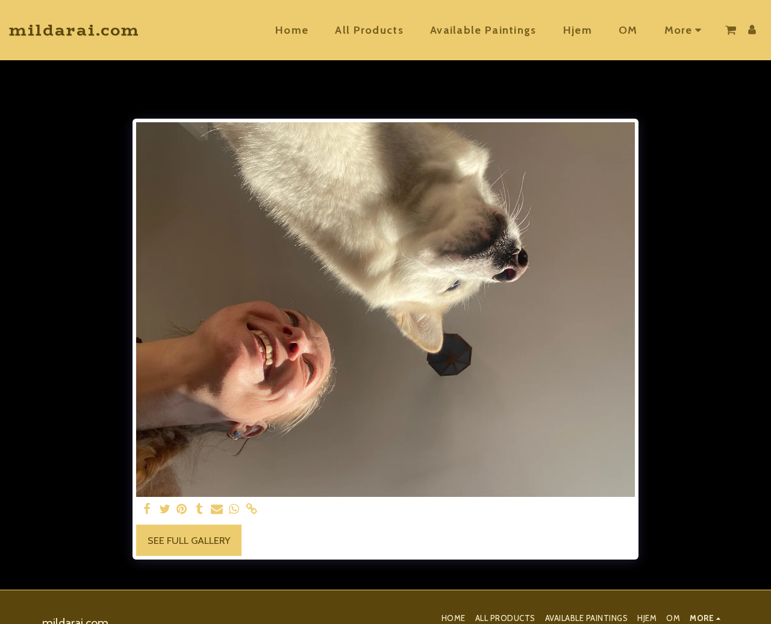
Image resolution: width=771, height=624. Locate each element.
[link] (251, 509)
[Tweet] (164, 509)
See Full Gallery (189, 540)
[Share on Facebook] (147, 509)
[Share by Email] (216, 509)
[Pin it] (182, 509)
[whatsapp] (234, 509)
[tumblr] (199, 509)
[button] (730, 30)
